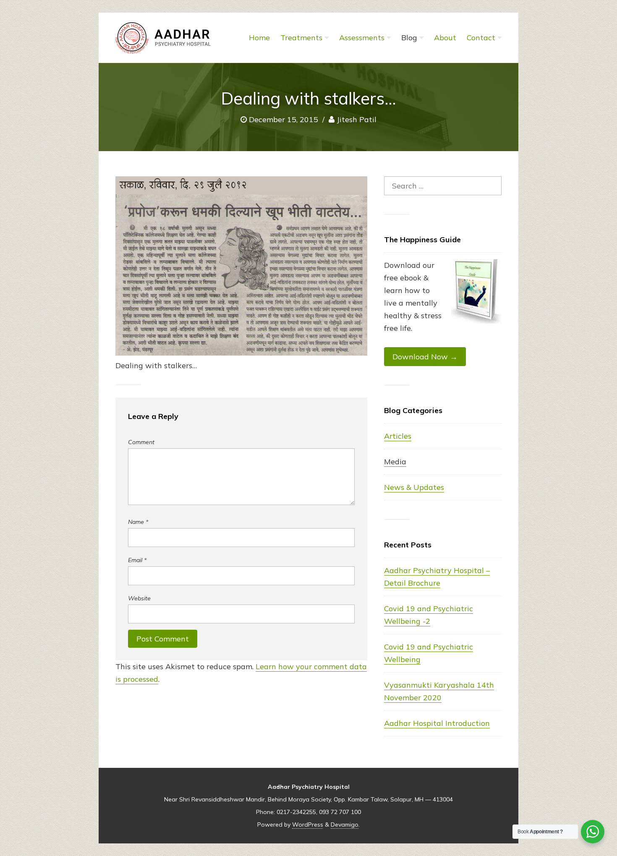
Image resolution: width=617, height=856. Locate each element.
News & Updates (414, 487)
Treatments (301, 37)
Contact (481, 37)
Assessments (361, 37)
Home (259, 37)
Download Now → (425, 356)
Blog (409, 37)
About (445, 37)
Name (138, 522)
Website (139, 598)
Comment (141, 442)
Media (395, 461)
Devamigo (344, 824)
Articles (397, 436)
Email (137, 560)
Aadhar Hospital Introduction (437, 723)
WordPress (307, 824)
